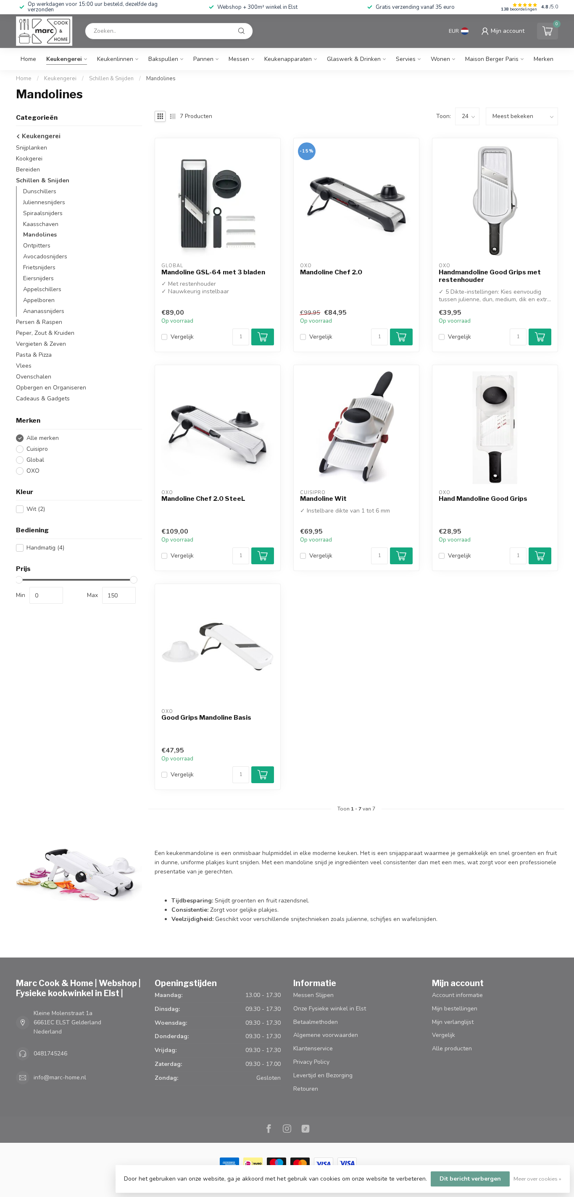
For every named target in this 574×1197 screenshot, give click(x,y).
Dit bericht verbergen (470, 1179)
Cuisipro (37, 449)
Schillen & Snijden (111, 78)
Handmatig (45, 548)
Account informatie (457, 995)
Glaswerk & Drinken (354, 59)
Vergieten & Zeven (41, 344)
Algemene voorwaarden (325, 1035)
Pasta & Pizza (34, 355)
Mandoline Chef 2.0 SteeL (203, 498)
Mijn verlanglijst (453, 1022)
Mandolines (161, 78)
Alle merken (42, 438)
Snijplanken (31, 148)
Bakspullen (163, 59)
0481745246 (50, 1054)
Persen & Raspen (39, 322)
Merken (543, 59)
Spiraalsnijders (43, 213)
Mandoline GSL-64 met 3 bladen (213, 272)
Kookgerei (29, 159)
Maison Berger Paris (492, 59)
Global (35, 460)
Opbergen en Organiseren (51, 388)
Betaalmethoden (315, 1022)
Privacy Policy (311, 1062)
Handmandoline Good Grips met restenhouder (490, 276)
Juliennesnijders (44, 202)
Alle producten (452, 1048)
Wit (35, 509)
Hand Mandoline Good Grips (483, 498)
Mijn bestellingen (454, 1009)
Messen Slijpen (313, 995)
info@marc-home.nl (60, 1077)
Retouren (305, 1089)
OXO (32, 471)
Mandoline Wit (323, 498)
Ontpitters (36, 246)
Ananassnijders (43, 312)
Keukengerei (64, 59)
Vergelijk (182, 337)
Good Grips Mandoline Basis (206, 717)
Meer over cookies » (537, 1178)
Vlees (24, 366)
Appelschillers (42, 290)
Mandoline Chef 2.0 (331, 272)
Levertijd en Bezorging (323, 1075)
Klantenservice (313, 1048)
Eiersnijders (38, 279)
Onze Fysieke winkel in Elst (329, 1009)
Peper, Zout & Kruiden (45, 333)
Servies (406, 59)
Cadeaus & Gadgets (43, 399)
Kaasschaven (40, 224)
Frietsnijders (39, 268)
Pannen (203, 59)
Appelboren (39, 301)
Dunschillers (39, 191)
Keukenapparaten (288, 59)
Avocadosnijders (45, 257)
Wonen (440, 59)
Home (28, 59)
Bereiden (28, 170)
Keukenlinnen (115, 59)
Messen (239, 59)
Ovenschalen (33, 377)
